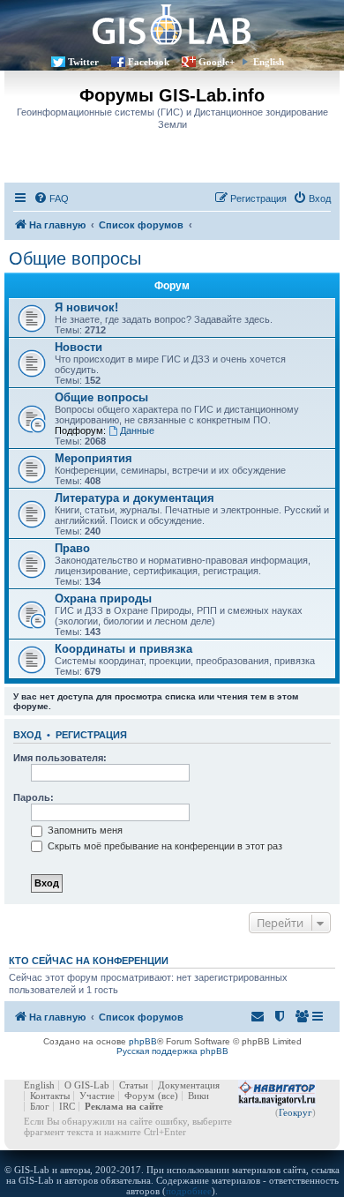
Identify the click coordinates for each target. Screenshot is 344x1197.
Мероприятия (93, 458)
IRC (67, 1106)
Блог (39, 1106)
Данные (137, 430)
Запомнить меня (84, 830)
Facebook (148, 61)
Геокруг (295, 1112)
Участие (97, 1095)
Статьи (133, 1085)
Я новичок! (86, 307)
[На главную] (172, 24)
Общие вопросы (75, 258)
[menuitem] (51, 198)
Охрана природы (103, 598)
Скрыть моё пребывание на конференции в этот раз (163, 846)
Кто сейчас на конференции (88, 960)
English (268, 61)
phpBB (143, 1041)
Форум (139, 1095)
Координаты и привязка (123, 648)
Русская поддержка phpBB (172, 1051)
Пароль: (33, 797)
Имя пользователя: (60, 757)
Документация (189, 1085)
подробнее (189, 1191)
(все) (168, 1095)
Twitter (83, 61)
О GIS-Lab (86, 1085)
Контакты (50, 1095)
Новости (78, 347)
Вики (198, 1095)
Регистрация (91, 734)
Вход (27, 734)
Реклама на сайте (124, 1106)
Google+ (216, 61)
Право (72, 548)
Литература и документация (134, 498)
